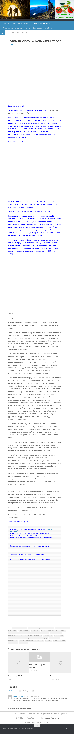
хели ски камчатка (13, 633)
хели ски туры (38, 635)
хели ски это (11, 638)
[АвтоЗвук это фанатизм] (60, 662)
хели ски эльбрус (58, 635)
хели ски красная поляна (41, 633)
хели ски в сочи (35, 630)
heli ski (14, 628)
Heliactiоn (57, 628)
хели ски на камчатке (56, 633)
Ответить (16, 703)
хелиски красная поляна (26, 640)
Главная (6, 23)
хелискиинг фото (13, 643)
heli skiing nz (38, 628)
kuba (11, 45)
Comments (15, 691)
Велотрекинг (37, 28)
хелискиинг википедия (59, 640)
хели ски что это (48, 635)
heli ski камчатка (22, 628)
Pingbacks (29, 691)
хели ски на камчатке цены (15, 635)
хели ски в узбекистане (47, 630)
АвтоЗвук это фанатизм (59, 676)
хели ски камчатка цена (26, 633)
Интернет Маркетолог (20, 696)
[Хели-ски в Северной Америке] (39, 657)
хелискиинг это (23, 643)
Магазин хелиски (24, 630)
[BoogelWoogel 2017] (18, 662)
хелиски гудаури (43, 638)
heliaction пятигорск (48, 628)
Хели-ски (19, 638)
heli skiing (30, 628)
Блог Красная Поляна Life (41, 23)
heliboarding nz (65, 628)
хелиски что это (39, 640)
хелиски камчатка (54, 638)
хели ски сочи (28, 635)
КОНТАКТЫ (19, 718)
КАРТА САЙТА (11, 714)
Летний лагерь (32, 718)
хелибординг (27, 638)
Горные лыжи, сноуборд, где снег (37, 722)
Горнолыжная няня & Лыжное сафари (16, 28)
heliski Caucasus (12, 630)
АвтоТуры (48, 28)
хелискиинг (48, 640)
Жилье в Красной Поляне (20, 23)
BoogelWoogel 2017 (15, 676)
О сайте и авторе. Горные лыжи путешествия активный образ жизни (44, 714)
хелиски (35, 638)
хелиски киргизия (13, 640)
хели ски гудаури (60, 630)
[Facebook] (66, 729)
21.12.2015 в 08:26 (33, 696)
